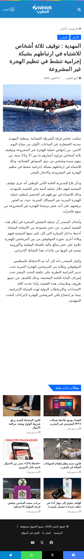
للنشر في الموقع (30, 532)
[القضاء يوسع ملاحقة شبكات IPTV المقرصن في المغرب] (62, 405)
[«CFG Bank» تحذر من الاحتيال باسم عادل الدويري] (21, 448)
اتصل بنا (46, 532)
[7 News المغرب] (41, 9)
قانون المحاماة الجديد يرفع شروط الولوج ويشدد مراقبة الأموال (24, 423)
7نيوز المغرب (71, 78)
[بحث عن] (79, 10)
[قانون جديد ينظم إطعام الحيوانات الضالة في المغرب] (62, 448)
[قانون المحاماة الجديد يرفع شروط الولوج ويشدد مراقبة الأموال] (21, 405)
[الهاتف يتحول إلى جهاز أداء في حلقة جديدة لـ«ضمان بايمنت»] (62, 488)
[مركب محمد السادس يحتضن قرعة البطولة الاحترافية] (21, 488)
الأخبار (63, 28)
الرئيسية (74, 28)
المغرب (63, 37)
